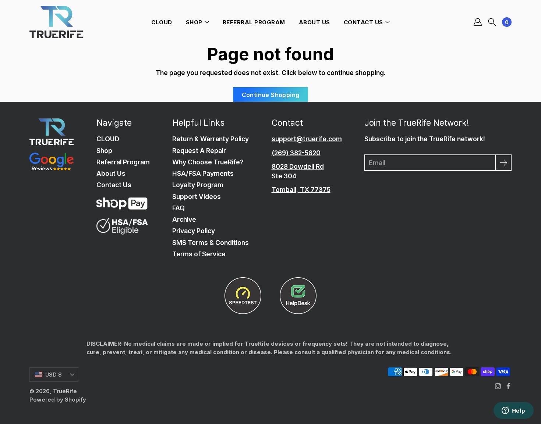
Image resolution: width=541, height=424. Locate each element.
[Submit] (503, 162)
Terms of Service (199, 254)
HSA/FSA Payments (203, 173)
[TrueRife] (56, 22)
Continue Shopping (271, 95)
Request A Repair (199, 150)
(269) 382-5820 (296, 153)
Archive (184, 219)
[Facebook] (508, 386)
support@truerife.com (307, 139)
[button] (492, 22)
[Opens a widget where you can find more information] (513, 411)
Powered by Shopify (57, 399)
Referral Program (254, 22)
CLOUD (161, 22)
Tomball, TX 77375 (301, 189)
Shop (194, 22)
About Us (314, 22)
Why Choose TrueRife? (208, 162)
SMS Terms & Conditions (210, 242)
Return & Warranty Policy (210, 139)
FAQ (178, 208)
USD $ (53, 374)
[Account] (478, 22)
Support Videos (196, 196)
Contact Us (363, 22)
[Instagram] (498, 386)
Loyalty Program (197, 185)
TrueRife (65, 391)
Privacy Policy (193, 231)
